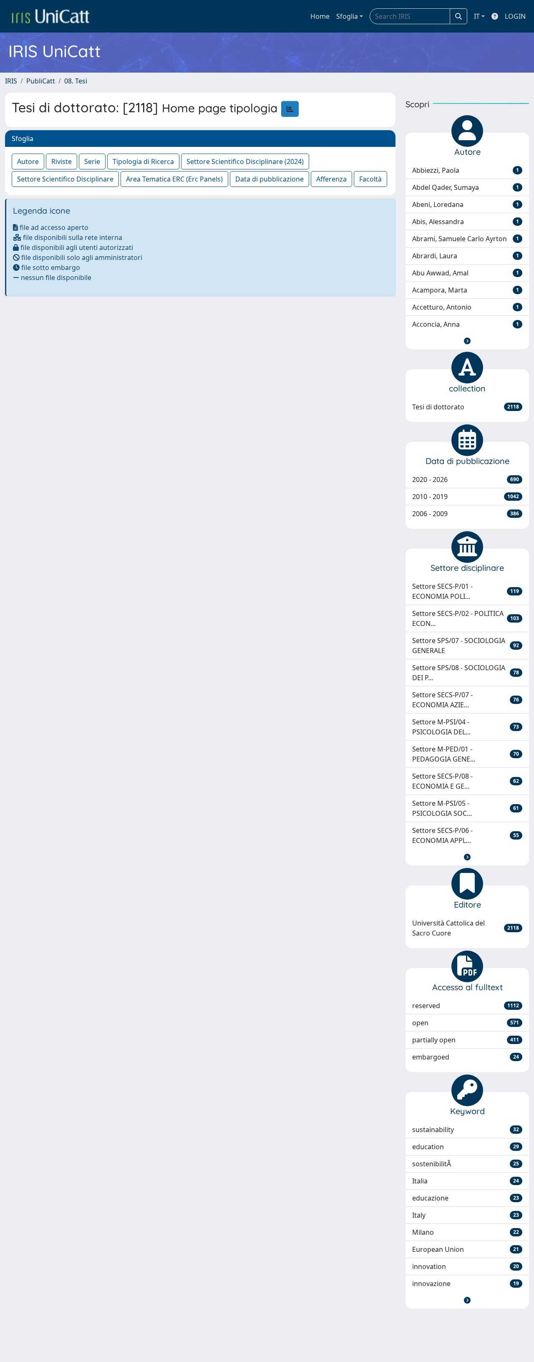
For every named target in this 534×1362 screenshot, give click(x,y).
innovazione (465, 1283)
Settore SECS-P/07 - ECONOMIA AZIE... (465, 699)
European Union (465, 1249)
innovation (465, 1266)
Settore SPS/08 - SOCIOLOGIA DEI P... (465, 672)
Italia (465, 1180)
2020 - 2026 (465, 479)
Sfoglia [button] (347, 16)
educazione (465, 1198)
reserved (465, 1005)
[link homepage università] (50, 16)
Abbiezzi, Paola (465, 170)
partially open (465, 1039)
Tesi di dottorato (465, 406)
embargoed (465, 1057)
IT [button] (477, 16)
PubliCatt (40, 81)
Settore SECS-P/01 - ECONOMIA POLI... (465, 591)
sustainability (465, 1129)
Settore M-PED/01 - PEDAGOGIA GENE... (465, 754)
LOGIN (515, 16)
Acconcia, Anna (465, 324)
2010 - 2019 (465, 496)
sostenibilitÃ (465, 1163)
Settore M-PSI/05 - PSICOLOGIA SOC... (465, 808)
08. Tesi (75, 81)
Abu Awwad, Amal (465, 272)
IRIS (11, 81)
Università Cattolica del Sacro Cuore (465, 928)
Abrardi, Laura (465, 255)
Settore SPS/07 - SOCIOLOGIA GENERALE (465, 645)
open (465, 1022)
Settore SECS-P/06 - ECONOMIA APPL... (465, 835)
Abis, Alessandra (465, 221)
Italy (465, 1215)
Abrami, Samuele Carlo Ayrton (465, 238)
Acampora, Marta (465, 290)
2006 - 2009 (465, 513)
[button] (467, 341)
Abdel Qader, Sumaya (465, 187)
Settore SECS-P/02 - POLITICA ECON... (465, 618)
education (465, 1146)
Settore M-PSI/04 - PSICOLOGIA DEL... (465, 726)
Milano (465, 1232)
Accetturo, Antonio (465, 307)
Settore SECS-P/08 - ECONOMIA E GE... (465, 781)
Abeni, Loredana (465, 204)
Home (320, 16)
